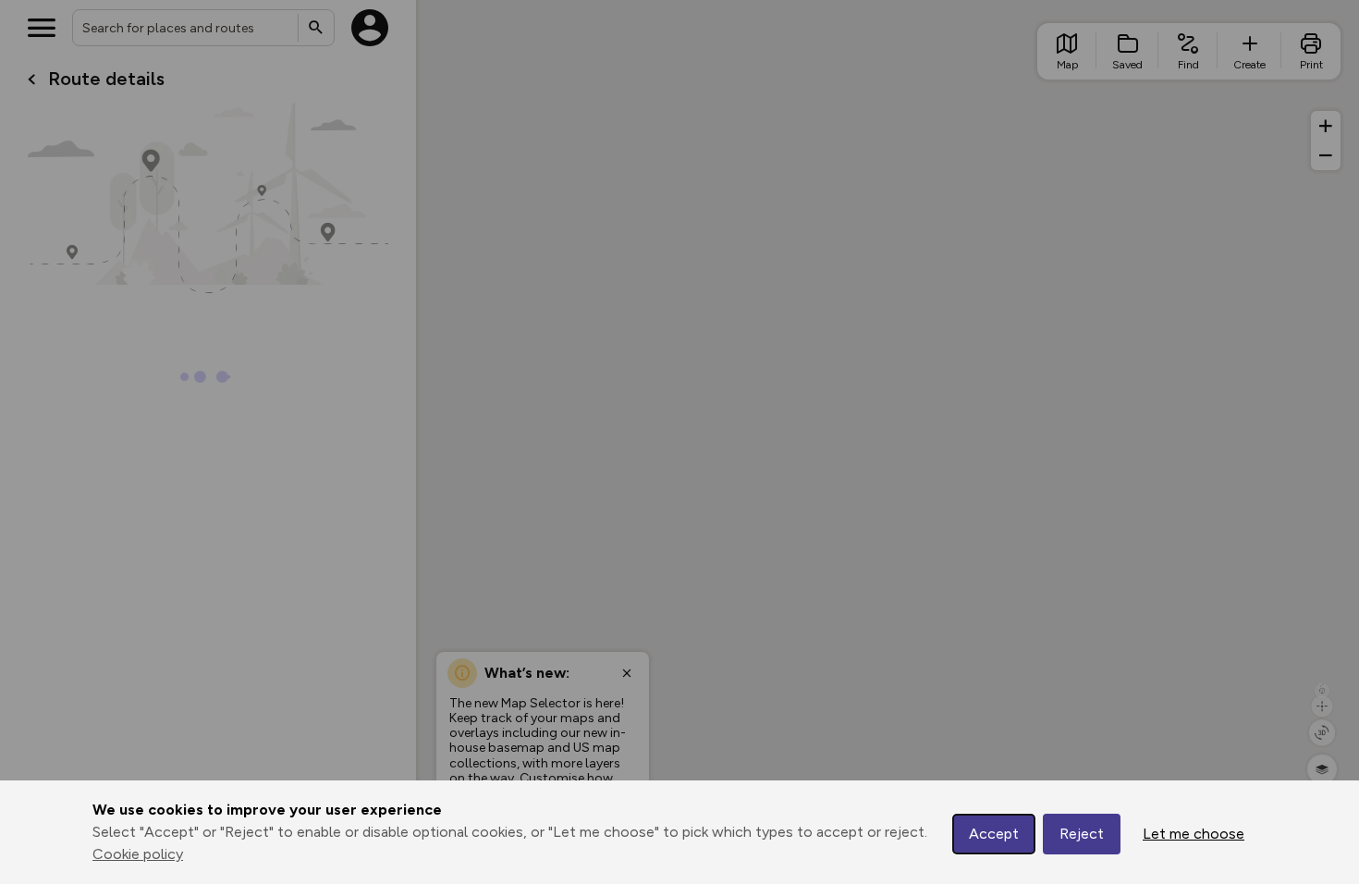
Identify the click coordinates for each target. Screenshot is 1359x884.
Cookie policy (137, 854)
